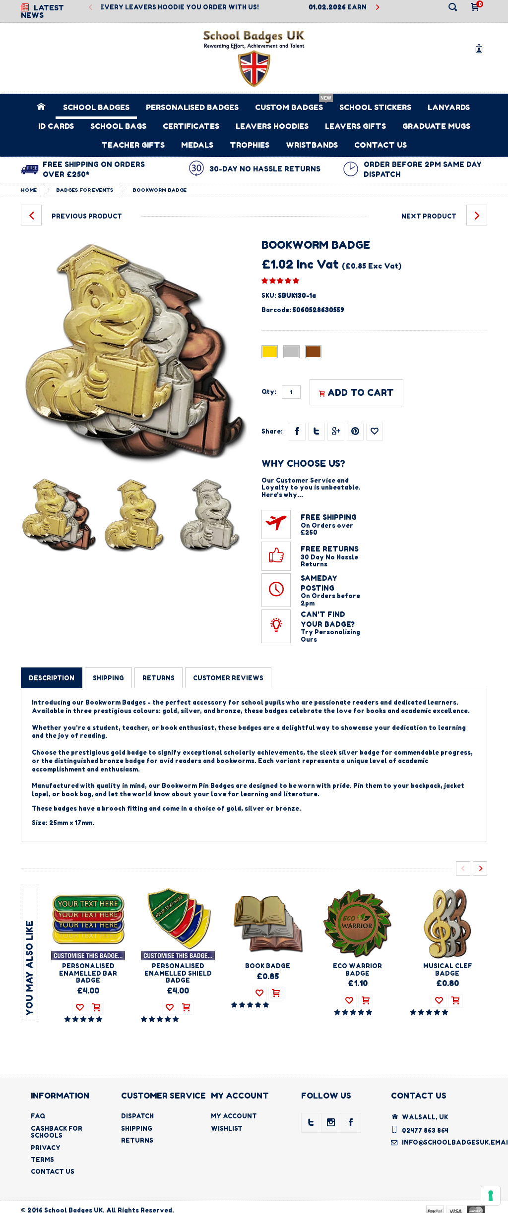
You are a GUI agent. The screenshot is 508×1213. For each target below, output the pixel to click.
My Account (234, 1116)
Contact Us (380, 145)
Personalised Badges (192, 107)
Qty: (268, 391)
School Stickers (375, 107)
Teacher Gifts (133, 145)
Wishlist (227, 1128)
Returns (137, 1140)
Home (29, 190)
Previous (91, 7)
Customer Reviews (228, 678)
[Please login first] (374, 432)
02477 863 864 (425, 1130)
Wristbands (312, 145)
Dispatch (137, 1116)
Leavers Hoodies (272, 126)
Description (51, 678)
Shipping (136, 1128)
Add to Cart (360, 392)
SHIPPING (108, 678)
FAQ (38, 1116)
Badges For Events (84, 190)
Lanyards (449, 107)
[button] (280, 280)
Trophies (249, 145)
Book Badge (267, 966)
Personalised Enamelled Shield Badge (178, 973)
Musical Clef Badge (447, 969)
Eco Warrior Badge (357, 969)
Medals (197, 145)
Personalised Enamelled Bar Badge (88, 973)
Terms (42, 1159)
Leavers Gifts (355, 126)
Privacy (46, 1148)
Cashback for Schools (56, 1132)
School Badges (96, 107)
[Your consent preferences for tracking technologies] (490, 1195)
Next (377, 7)
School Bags (118, 126)
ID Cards (56, 126)
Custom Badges (289, 107)
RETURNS (158, 678)
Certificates (191, 126)
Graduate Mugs (436, 126)
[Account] (480, 48)
